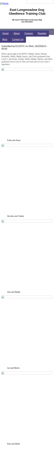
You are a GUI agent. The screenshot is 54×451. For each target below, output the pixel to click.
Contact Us (17, 39)
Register (42, 33)
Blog (4, 39)
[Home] (4, 3)
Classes (28, 33)
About (17, 33)
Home (5, 33)
